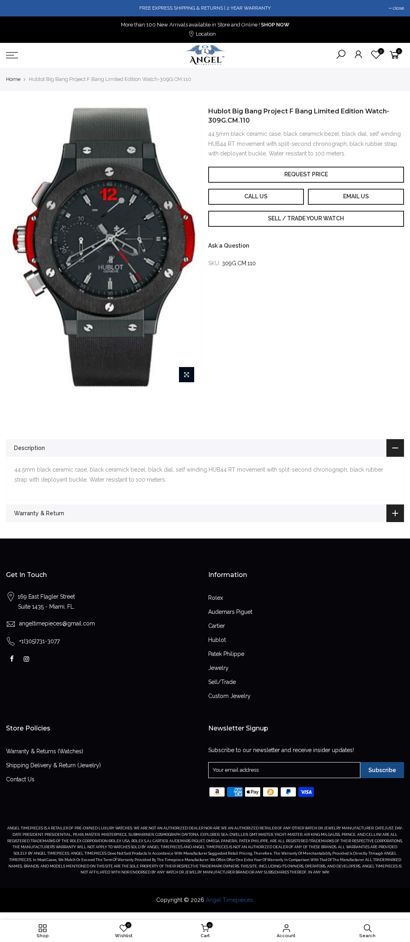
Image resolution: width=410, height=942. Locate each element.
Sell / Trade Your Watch (306, 218)
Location (205, 34)
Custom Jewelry (229, 696)
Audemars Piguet (230, 612)
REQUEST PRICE (306, 174)
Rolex (215, 598)
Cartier (216, 626)
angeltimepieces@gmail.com (57, 623)
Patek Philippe (226, 654)
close (398, 8)
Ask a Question (228, 245)
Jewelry (218, 668)
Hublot (217, 640)
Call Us (255, 196)
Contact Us (20, 779)
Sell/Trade (222, 682)
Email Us (356, 196)
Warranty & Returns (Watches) (44, 751)
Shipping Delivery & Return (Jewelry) (53, 765)
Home (13, 79)
